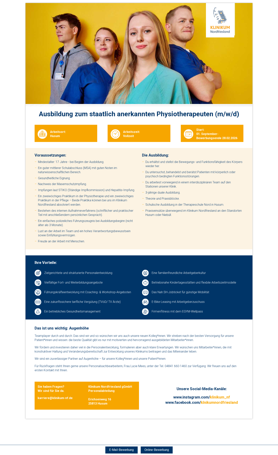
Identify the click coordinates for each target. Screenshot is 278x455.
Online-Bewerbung (156, 450)
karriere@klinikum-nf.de (55, 398)
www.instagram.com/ (201, 397)
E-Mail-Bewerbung (121, 450)
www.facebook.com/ (201, 402)
